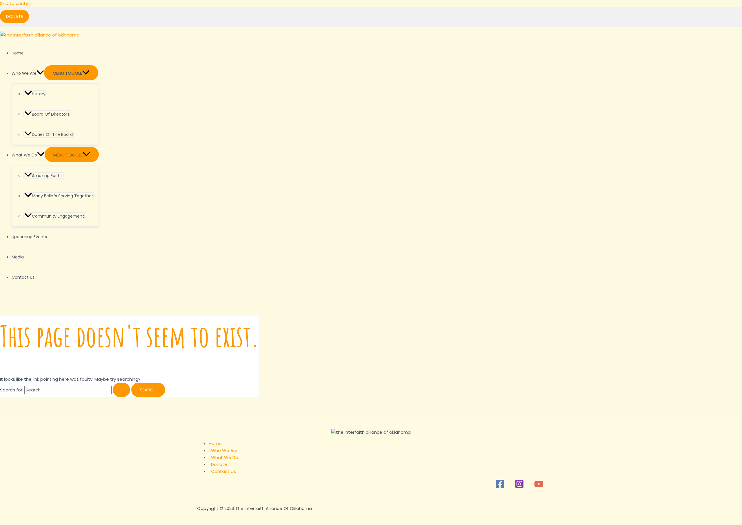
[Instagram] (519, 486)
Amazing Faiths (47, 175)
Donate (219, 464)
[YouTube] (539, 486)
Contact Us (23, 277)
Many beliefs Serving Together (62, 196)
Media (18, 257)
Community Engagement (58, 216)
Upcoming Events (29, 237)
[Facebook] (500, 486)
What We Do (24, 155)
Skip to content (16, 3)
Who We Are (24, 73)
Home (18, 53)
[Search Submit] (121, 390)
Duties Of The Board (52, 134)
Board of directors (50, 114)
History (39, 94)
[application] (40, 73)
